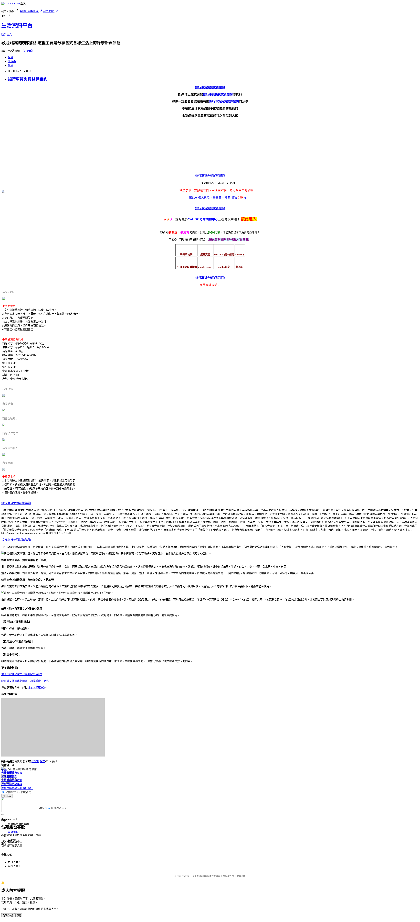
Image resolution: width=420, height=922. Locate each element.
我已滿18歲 (8, 915)
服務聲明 (241, 876)
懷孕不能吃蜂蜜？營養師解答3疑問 (21, 674)
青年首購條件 (9, 772)
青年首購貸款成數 (11, 780)
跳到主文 (6, 34)
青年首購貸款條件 (11, 784)
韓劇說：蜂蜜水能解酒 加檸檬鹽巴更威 (25, 681)
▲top (4, 769)
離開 (19, 915)
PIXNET (185, 876)
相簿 (10, 57)
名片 (10, 65)
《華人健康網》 (36, 687)
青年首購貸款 (9, 776)
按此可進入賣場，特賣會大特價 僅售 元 (218, 197)
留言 (42, 761)
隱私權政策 (228, 876)
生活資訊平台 (17, 25)
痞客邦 (35, 761)
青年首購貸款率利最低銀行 (17, 788)
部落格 (12, 61)
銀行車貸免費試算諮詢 (27, 79)
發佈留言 (7, 796)
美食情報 (28, 50)
